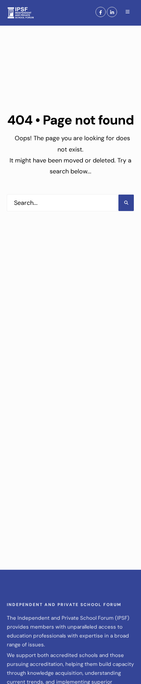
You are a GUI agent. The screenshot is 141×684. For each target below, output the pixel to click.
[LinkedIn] (112, 12)
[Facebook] (100, 12)
